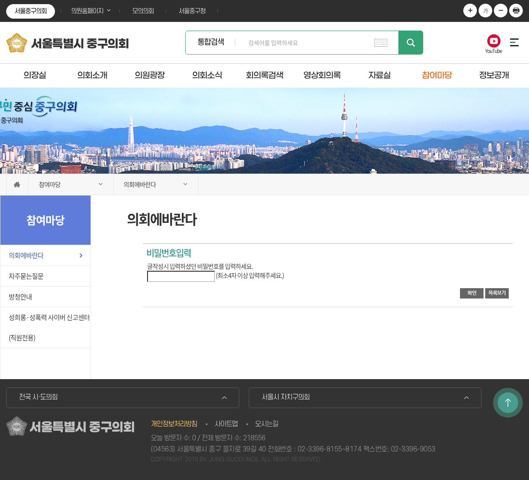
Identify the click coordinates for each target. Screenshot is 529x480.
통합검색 (211, 42)
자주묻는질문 (26, 276)
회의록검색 (264, 75)
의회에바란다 (26, 255)
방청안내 (20, 296)
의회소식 (207, 75)
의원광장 (149, 75)
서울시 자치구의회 (286, 397)
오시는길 (266, 424)
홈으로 (17, 184)
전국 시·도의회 (38, 397)
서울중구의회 (30, 11)
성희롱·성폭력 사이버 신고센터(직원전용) (49, 327)
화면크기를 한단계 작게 (501, 10)
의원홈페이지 (87, 11)
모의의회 (143, 11)
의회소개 (92, 75)
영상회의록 (322, 75)
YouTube (493, 50)
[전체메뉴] (512, 42)
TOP (508, 402)
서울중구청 (192, 11)
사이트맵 (226, 424)
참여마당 (437, 75)
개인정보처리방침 (174, 424)
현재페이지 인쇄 (516, 10)
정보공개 (494, 75)
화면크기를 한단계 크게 (470, 10)
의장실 (35, 75)
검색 (410, 43)
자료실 (379, 75)
